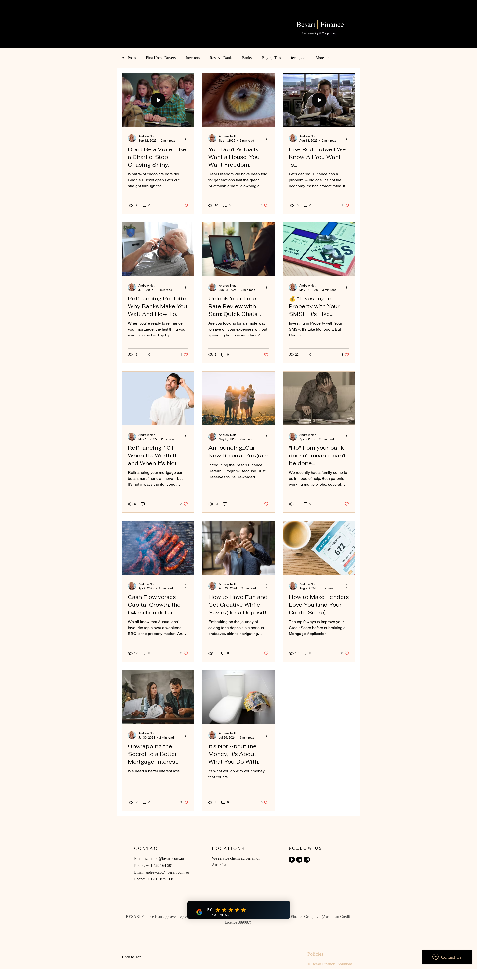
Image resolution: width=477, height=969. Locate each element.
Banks (247, 58)
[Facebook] (292, 860)
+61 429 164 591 (159, 865)
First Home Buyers (161, 58)
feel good (298, 58)
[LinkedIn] (299, 860)
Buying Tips (271, 58)
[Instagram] (307, 860)
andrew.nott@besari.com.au (167, 872)
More (320, 58)
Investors (193, 58)
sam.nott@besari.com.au (164, 859)
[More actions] (187, 138)
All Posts (129, 58)
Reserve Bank (221, 58)
